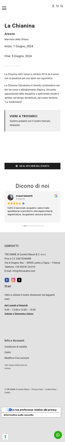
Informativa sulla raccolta (18, 414)
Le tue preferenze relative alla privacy (34, 409)
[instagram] (13, 280)
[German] (12, 3)
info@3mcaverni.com (23, 271)
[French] (9, 3)
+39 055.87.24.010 (25, 266)
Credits (7, 393)
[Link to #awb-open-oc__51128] (9, 8)
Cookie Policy (50, 389)
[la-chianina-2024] (32, 138)
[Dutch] (3, 3)
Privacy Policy (37, 389)
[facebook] (7, 280)
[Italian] (15, 3)
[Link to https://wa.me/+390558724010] (58, 435)
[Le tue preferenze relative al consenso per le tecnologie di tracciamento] (5, 437)
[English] (6, 3)
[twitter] (19, 280)
